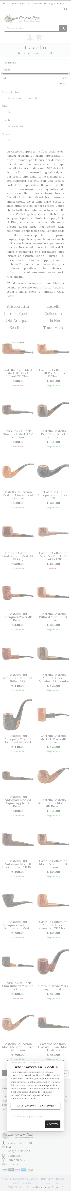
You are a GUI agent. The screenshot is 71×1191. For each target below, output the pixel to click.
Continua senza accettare (25, 1062)
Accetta (53, 1124)
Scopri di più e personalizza (27, 1117)
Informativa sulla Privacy (36, 1106)
